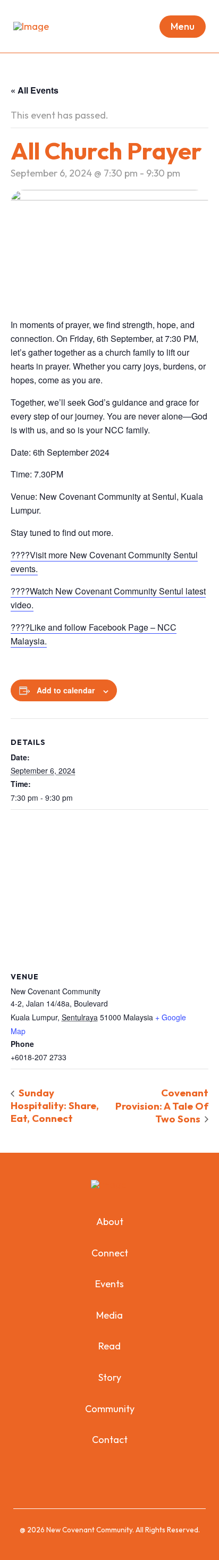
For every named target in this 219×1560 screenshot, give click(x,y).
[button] (182, 26)
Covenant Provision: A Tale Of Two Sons (161, 1105)
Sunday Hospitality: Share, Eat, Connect (55, 1105)
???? (20, 627)
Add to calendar (66, 690)
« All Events (34, 90)
